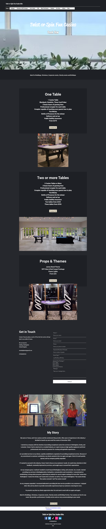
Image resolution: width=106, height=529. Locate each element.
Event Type (56, 355)
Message (55, 368)
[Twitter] (49, 518)
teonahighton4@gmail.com (25, 350)
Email (54, 338)
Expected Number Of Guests (60, 349)
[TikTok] (53, 518)
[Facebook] (46, 518)
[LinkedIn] (60, 518)
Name (54, 332)
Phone (54, 344)
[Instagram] (56, 518)
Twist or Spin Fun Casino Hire (14, 4)
